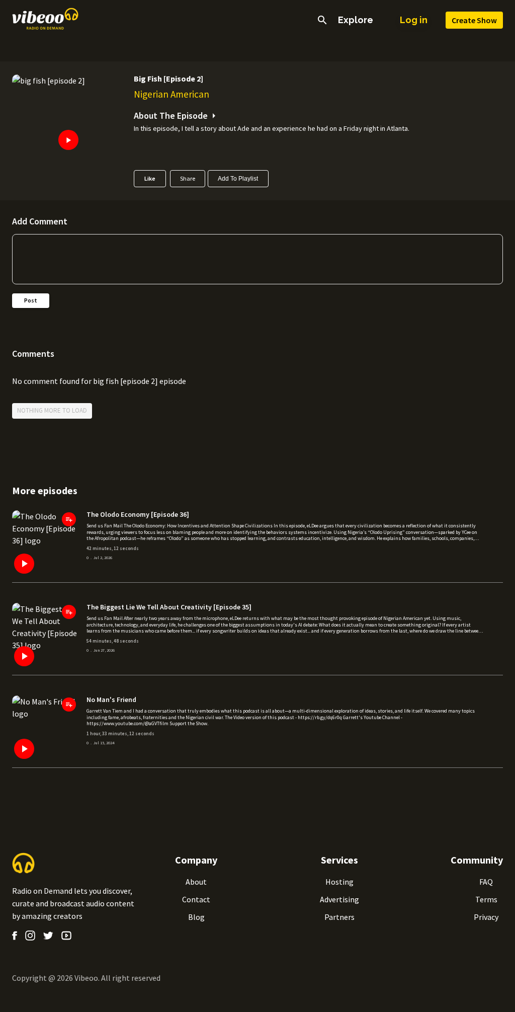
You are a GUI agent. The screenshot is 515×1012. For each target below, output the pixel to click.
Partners (339, 917)
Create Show (474, 20)
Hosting (339, 882)
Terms (486, 899)
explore (355, 20)
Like (149, 178)
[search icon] (322, 20)
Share (187, 178)
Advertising (339, 899)
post (30, 300)
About (196, 882)
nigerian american (171, 94)
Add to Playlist (238, 178)
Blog (196, 917)
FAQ (486, 882)
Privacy (486, 917)
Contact (196, 899)
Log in (413, 20)
